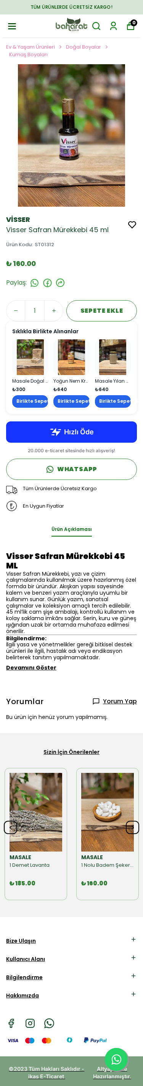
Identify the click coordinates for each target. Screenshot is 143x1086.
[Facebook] (11, 1023)
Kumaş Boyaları (28, 54)
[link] (30, 373)
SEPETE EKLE (101, 310)
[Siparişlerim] (113, 26)
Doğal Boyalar (83, 47)
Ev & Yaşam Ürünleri (30, 47)
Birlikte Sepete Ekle (32, 401)
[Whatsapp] (49, 1023)
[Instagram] (30, 1023)
